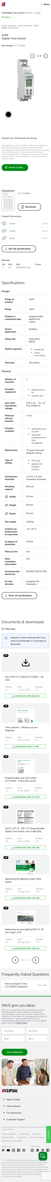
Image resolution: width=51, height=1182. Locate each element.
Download (30, 206)
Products (12, 26)
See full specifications (20, 248)
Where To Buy (16, 167)
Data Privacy (37, 1134)
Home (4, 26)
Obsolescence (22, 1137)
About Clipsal (13, 1099)
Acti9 (36, 26)
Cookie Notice (24, 1134)
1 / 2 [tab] (39, 55)
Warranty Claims (8, 1137)
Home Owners (14, 1106)
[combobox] (37, 1038)
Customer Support (16, 1119)
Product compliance (9, 1134)
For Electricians (14, 1112)
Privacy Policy (21, 1023)
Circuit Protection (25, 26)
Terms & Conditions (37, 1137)
